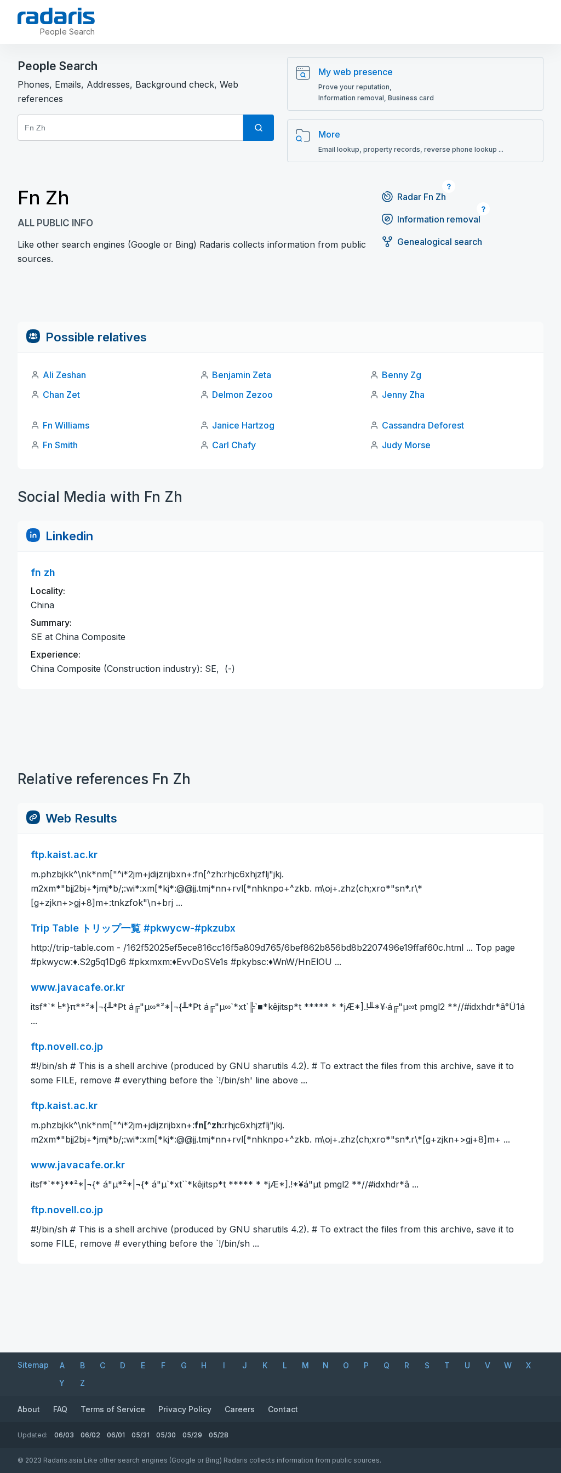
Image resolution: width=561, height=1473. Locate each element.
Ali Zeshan (64, 374)
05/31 (140, 1435)
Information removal (438, 219)
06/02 (90, 1435)
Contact (283, 1409)
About (29, 1409)
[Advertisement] (280, 297)
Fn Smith (60, 444)
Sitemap (33, 1364)
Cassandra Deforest (423, 425)
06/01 (116, 1435)
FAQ (60, 1409)
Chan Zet (61, 394)
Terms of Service (113, 1409)
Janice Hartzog (243, 425)
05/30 (166, 1435)
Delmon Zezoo (242, 394)
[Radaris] (56, 16)
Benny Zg (401, 374)
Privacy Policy (184, 1409)
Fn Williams (66, 425)
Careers (240, 1409)
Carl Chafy (234, 444)
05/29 (192, 1435)
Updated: (33, 1435)
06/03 (64, 1435)
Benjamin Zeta (241, 374)
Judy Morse (406, 444)
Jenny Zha (403, 394)
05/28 (218, 1435)
